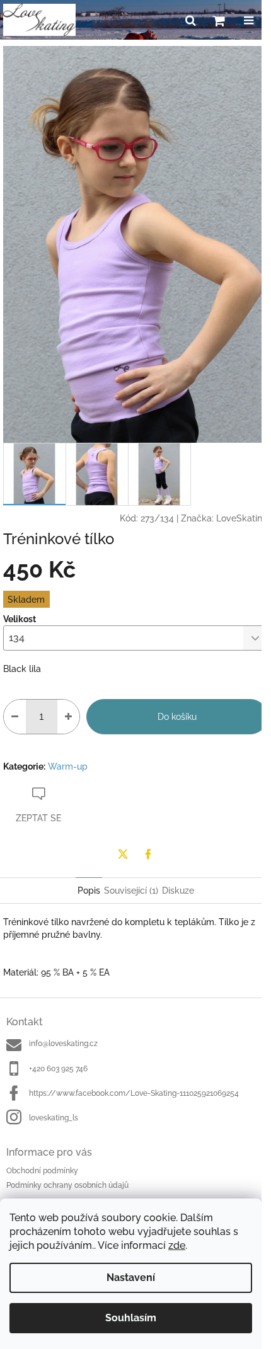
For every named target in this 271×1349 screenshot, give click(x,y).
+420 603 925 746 (58, 1068)
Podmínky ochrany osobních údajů (67, 1185)
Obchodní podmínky (42, 1170)
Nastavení (131, 1278)
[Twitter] (123, 854)
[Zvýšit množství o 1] (68, 717)
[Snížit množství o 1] (15, 717)
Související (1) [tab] (131, 890)
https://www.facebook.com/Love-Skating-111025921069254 (134, 1093)
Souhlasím (130, 1318)
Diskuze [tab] (178, 890)
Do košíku (177, 717)
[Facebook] (148, 854)
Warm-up (68, 766)
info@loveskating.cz (63, 1043)
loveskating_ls (53, 1117)
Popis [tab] (89, 890)
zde (176, 1245)
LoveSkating (242, 518)
